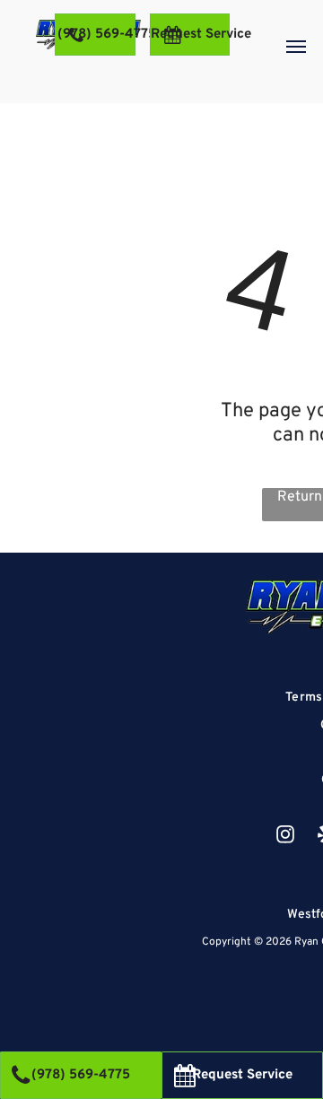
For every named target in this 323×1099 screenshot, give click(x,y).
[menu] (296, 47)
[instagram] (286, 836)
